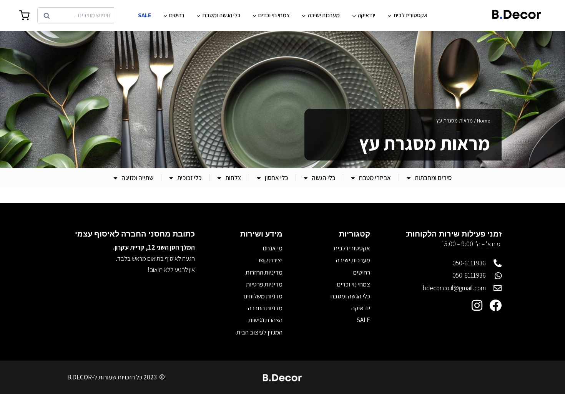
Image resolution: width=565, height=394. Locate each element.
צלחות (233, 178)
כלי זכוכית (189, 178)
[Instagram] (477, 305)
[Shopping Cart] (24, 15)
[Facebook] (495, 305)
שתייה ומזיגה (137, 178)
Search (102, 15)
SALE (144, 15)
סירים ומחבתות (433, 178)
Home (483, 120)
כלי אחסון (276, 178)
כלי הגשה (323, 178)
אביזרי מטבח (375, 178)
